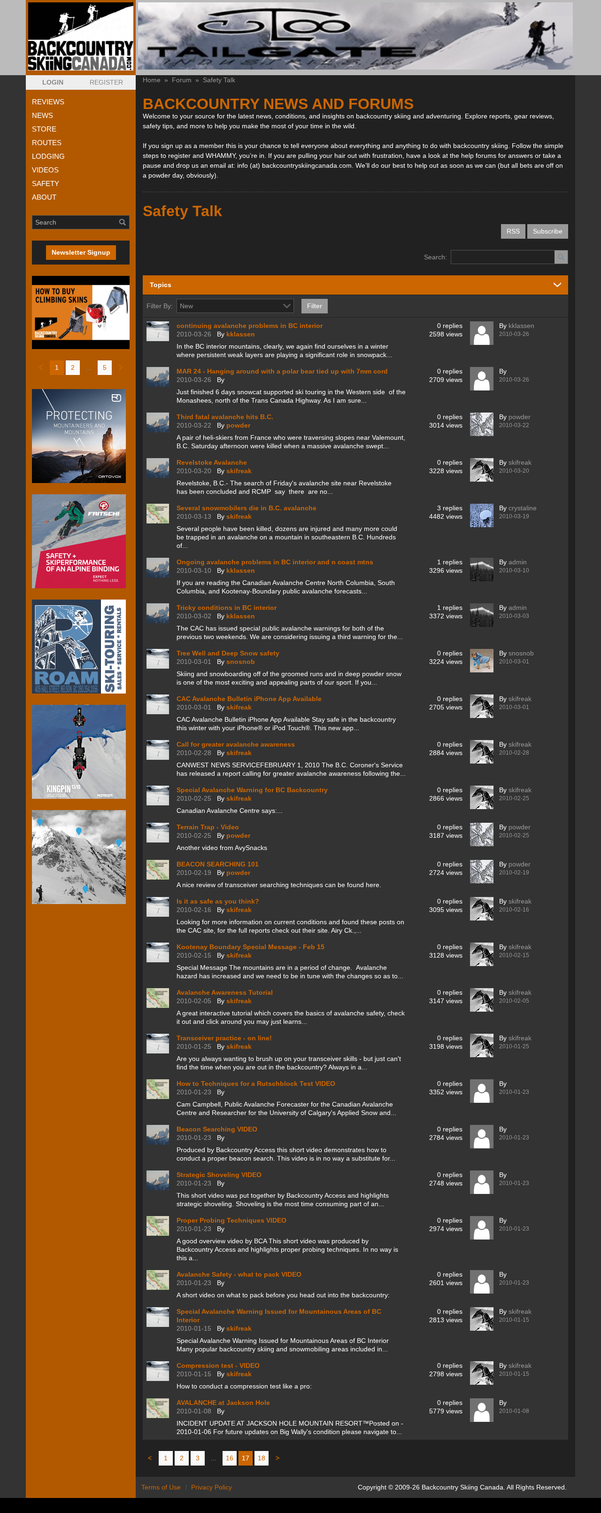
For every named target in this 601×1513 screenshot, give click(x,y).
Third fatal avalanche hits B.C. (225, 417)
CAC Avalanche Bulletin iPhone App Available (249, 698)
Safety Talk (219, 80)
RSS (513, 231)
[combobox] (286, 305)
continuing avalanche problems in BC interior (250, 325)
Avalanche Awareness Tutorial (225, 992)
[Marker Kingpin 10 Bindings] (81, 752)
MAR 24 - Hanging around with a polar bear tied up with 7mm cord (282, 371)
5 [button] (105, 367)
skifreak (239, 471)
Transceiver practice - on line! (224, 1038)
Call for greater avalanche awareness (236, 744)
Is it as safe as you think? (218, 901)
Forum (182, 80)
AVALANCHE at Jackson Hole (223, 1402)
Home (152, 80)
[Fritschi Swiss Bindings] (81, 541)
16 (229, 1458)
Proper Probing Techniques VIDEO (231, 1220)
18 (261, 1458)
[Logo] (80, 36)
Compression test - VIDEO (218, 1365)
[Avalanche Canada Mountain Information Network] (81, 857)
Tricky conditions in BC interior (227, 607)
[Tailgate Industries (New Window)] (355, 36)
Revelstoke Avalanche (212, 462)
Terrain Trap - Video (208, 827)
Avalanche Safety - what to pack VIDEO (239, 1274)
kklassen (240, 334)
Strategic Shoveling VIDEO (219, 1174)
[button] (53, 82)
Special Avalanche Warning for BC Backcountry (252, 790)
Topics (160, 285)
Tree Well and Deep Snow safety (228, 653)
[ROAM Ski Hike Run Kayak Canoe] (81, 647)
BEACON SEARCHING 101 (218, 864)
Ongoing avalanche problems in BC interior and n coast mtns (275, 562)
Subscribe (547, 231)
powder (238, 425)
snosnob (240, 661)
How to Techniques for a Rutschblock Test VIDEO (256, 1083)
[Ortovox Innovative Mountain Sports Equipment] (81, 436)
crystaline (523, 508)
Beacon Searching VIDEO (217, 1129)
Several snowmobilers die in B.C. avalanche (246, 508)
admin (518, 562)
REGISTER (106, 82)
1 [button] (57, 367)
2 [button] (73, 367)
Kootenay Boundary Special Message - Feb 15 (250, 947)
